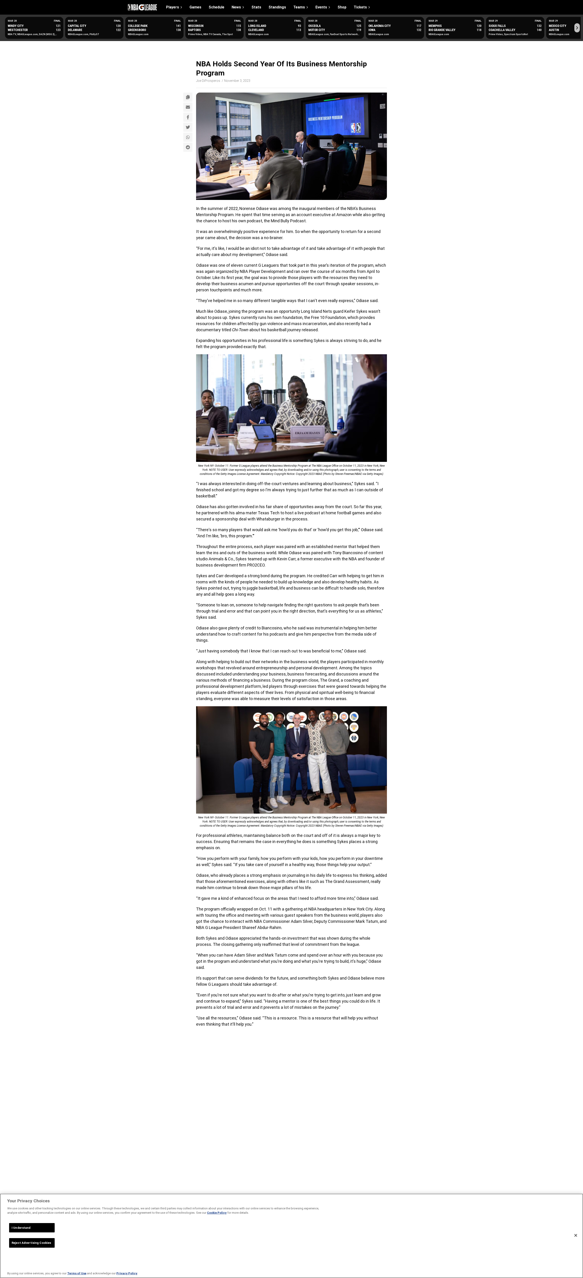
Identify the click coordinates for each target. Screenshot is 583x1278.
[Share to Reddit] (187, 147)
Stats (256, 7)
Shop (342, 7)
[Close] (576, 1235)
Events (321, 7)
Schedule (216, 7)
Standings (277, 7)
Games (195, 7)
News (236, 7)
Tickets (360, 7)
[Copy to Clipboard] (187, 97)
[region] (291, 1236)
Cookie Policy (217, 1212)
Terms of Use (76, 1273)
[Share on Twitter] (187, 127)
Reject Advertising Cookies (31, 1242)
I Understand (21, 1227)
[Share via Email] (187, 107)
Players (172, 7)
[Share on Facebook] (187, 117)
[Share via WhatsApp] (187, 137)
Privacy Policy (126, 1273)
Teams (299, 7)
